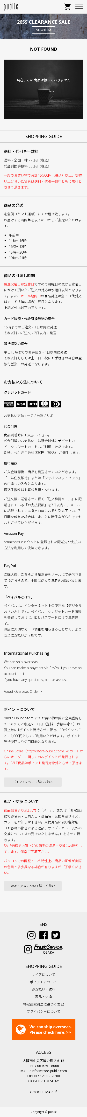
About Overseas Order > (23, 691)
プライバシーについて (43, 1011)
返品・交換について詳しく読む (33, 886)
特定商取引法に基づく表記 (43, 1004)
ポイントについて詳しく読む (33, 782)
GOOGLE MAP (42, 1092)
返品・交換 (43, 996)
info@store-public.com (49, 1070)
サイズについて (43, 974)
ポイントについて (43, 982)
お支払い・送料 (43, 989)
